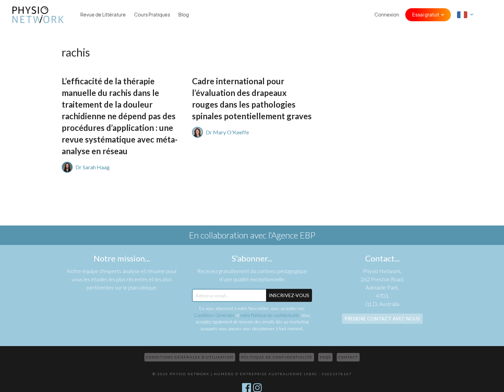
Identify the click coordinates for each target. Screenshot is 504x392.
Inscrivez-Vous (289, 295)
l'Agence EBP (291, 235)
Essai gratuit (425, 14)
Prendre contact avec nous (382, 318)
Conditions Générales (214, 315)
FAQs (325, 357)
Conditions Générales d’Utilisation (189, 357)
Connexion (386, 14)
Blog (183, 14)
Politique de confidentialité (276, 357)
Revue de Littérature (103, 14)
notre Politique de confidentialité (269, 315)
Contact (348, 357)
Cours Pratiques (152, 14)
